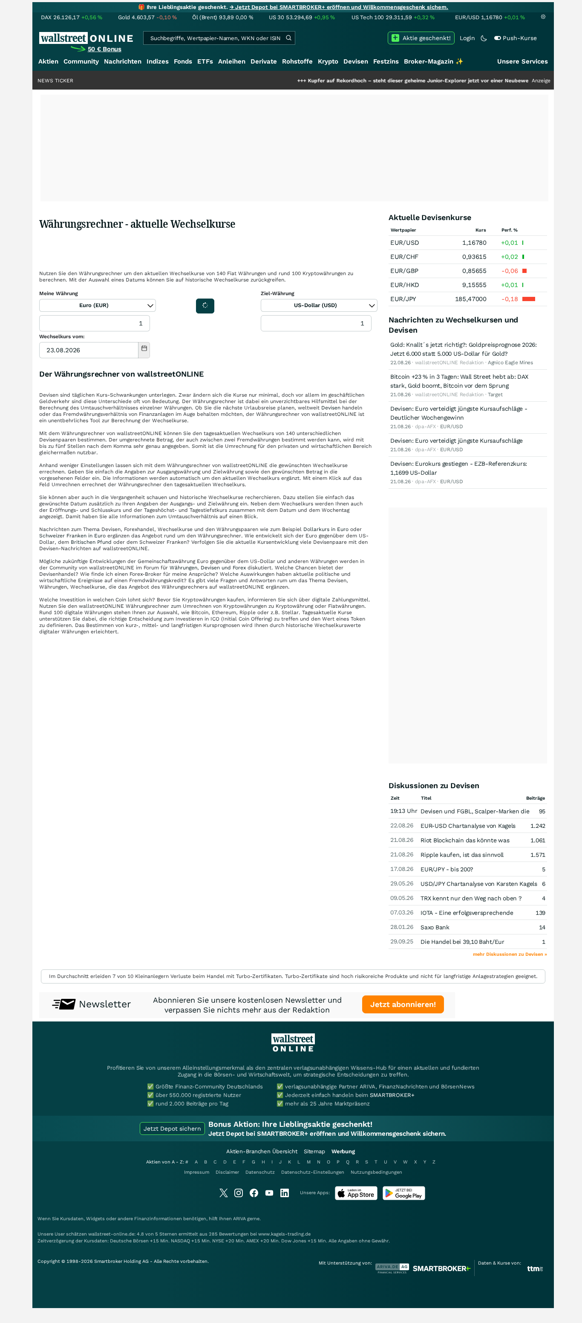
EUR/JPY (403, 299)
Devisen (355, 61)
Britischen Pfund (91, 542)
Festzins (386, 61)
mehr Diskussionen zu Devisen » (510, 954)
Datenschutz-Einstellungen (312, 1172)
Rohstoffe (297, 61)
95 (542, 811)
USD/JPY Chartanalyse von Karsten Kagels (479, 883)
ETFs (205, 61)
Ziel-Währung (277, 293)
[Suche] (288, 38)
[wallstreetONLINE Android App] (404, 1198)
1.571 (537, 854)
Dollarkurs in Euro (326, 529)
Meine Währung (58, 293)
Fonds (183, 61)
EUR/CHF (404, 257)
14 (542, 927)
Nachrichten (122, 61)
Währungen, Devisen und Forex (208, 568)
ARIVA (239, 1218)
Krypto (328, 61)
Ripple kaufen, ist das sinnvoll (462, 854)
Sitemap (314, 1151)
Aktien (48, 61)
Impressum (196, 1172)
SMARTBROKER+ (392, 1095)
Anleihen (231, 61)
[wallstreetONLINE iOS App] (356, 1198)
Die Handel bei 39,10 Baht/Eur (462, 941)
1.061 (537, 840)
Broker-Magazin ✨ (434, 61)
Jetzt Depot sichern (172, 1128)
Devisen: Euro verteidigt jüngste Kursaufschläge (456, 440)
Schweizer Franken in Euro (72, 536)
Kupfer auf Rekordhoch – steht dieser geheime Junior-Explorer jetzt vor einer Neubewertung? (395, 81)
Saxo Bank (435, 927)
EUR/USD (404, 243)
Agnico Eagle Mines (510, 363)
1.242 (537, 825)
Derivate (264, 61)
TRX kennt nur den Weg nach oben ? (471, 898)
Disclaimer (227, 1172)
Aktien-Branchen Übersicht (261, 1151)
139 (540, 912)
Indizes (158, 61)
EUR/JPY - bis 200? (447, 869)
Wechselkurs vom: (62, 336)
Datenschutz (260, 1172)
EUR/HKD (404, 285)
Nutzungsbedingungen (376, 1172)
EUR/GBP (404, 271)
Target (495, 394)
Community (81, 61)
